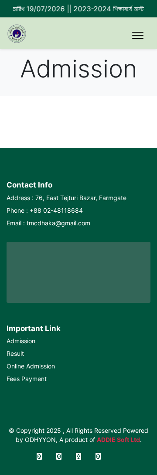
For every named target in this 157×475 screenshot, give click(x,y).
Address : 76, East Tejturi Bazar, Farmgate (66, 197)
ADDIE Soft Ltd (118, 439)
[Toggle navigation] (138, 35)
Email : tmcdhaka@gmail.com (48, 223)
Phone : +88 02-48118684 (45, 210)
